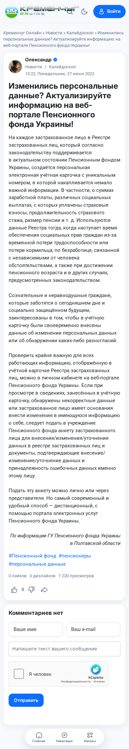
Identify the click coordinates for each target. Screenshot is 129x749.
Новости (54, 32)
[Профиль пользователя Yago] (15, 66)
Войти (113, 11)
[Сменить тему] (84, 11)
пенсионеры (76, 556)
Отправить (26, 700)
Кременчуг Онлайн (22, 32)
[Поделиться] (44, 589)
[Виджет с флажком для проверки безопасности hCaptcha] (58, 673)
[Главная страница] (42, 11)
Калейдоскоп (80, 32)
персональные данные (39, 564)
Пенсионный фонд (34, 556)
